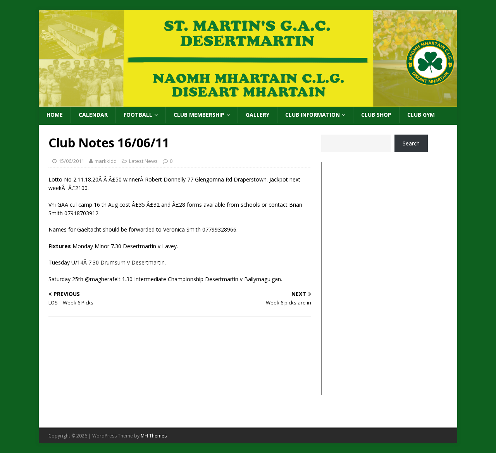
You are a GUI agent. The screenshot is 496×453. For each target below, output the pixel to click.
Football (138, 114)
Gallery (257, 114)
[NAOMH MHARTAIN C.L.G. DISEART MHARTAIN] (248, 102)
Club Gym (421, 114)
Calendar (93, 114)
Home (54, 114)
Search (411, 143)
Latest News (143, 160)
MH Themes (154, 435)
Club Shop (376, 114)
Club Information (312, 114)
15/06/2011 (71, 160)
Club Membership (199, 114)
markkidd (106, 160)
